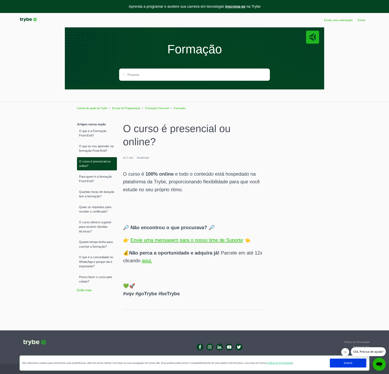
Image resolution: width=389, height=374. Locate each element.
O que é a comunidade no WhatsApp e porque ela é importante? (96, 261)
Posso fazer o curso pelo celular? (95, 279)
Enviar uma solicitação (338, 20)
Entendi (348, 363)
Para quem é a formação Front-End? (95, 179)
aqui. (147, 260)
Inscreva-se (235, 6)
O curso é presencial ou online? (95, 164)
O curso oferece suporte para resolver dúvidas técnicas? (95, 226)
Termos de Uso (361, 346)
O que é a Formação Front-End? (92, 133)
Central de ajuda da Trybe (92, 108)
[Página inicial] (28, 22)
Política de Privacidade (279, 363)
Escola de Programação (126, 108)
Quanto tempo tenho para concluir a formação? (96, 244)
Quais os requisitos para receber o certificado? (95, 209)
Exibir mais (84, 290)
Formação (179, 108)
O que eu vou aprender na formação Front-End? (96, 148)
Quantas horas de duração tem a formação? (96, 194)
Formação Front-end (157, 108)
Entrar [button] (361, 20)
